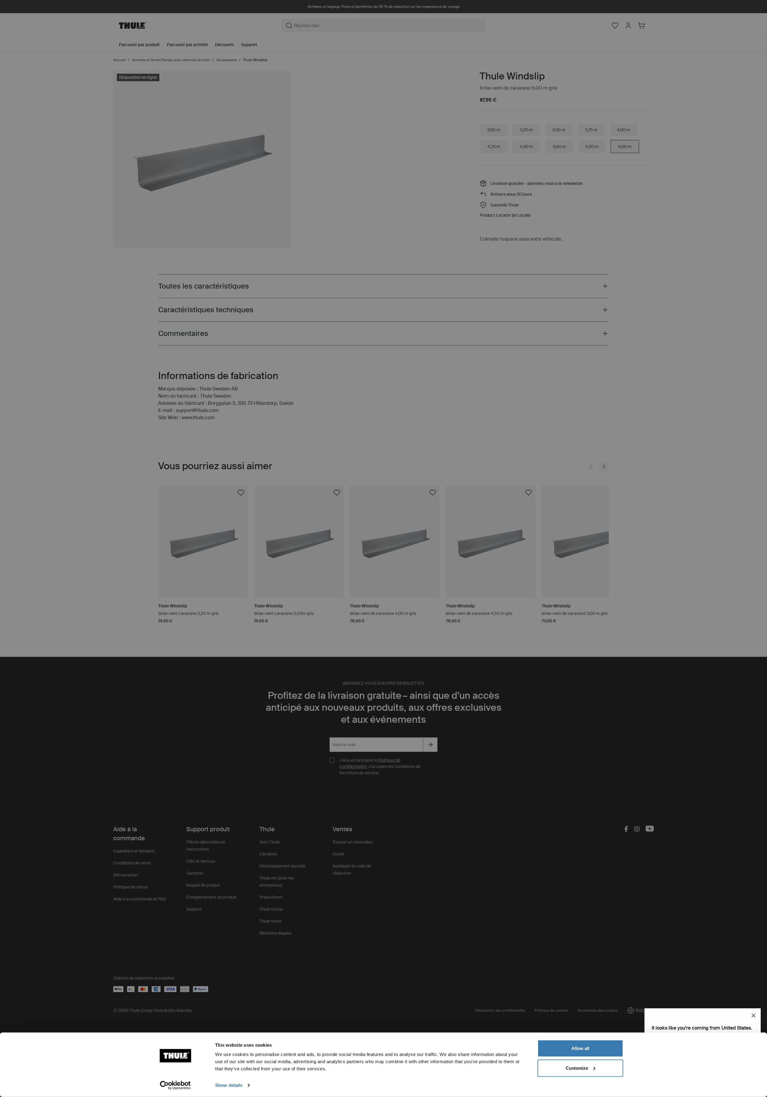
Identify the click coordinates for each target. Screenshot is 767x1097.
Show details (228, 1085)
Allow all (580, 1048)
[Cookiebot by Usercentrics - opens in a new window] (175, 1085)
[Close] (753, 1015)
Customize (577, 1067)
